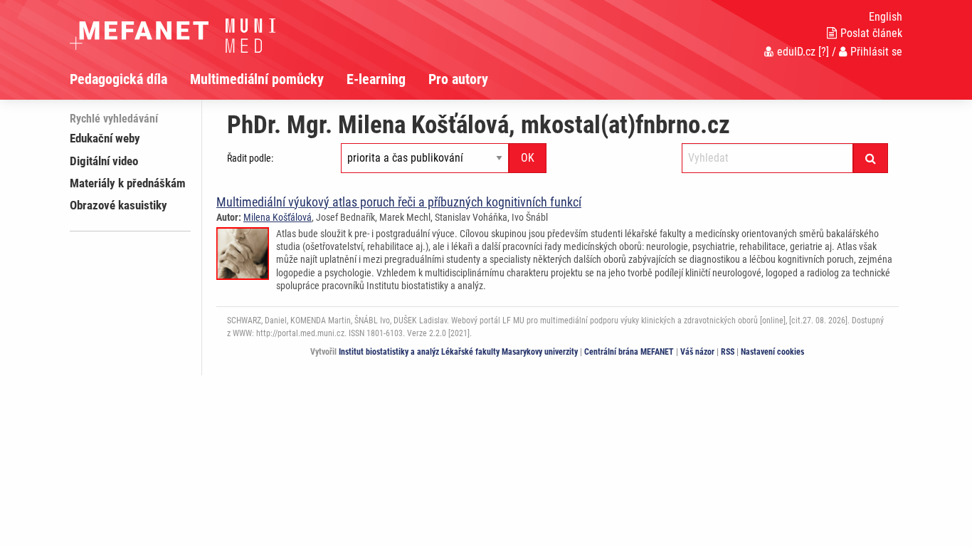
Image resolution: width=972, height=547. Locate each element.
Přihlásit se (876, 51)
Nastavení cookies (772, 352)
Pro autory (458, 79)
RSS (727, 352)
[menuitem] (130, 79)
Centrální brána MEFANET (629, 352)
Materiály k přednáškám (128, 183)
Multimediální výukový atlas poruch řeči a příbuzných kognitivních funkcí (398, 201)
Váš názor (697, 352)
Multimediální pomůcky (257, 79)
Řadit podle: (250, 158)
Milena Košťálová (277, 217)
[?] (823, 51)
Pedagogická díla (118, 79)
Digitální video (104, 161)
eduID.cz (796, 51)
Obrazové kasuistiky (118, 205)
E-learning (376, 79)
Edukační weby (105, 138)
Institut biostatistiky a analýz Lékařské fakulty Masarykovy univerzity (458, 352)
